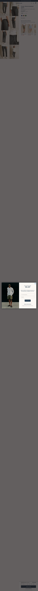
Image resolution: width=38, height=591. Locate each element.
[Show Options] (33, 297)
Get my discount (27, 300)
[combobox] (27, 297)
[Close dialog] (35, 283)
